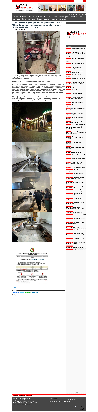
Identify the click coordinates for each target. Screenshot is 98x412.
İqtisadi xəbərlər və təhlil (25, 16)
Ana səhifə (15, 16)
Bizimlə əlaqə (29, 395)
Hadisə (24, 19)
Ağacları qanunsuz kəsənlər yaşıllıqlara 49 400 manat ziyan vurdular (81, 14)
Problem (34, 19)
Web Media (55, 398)
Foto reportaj (54, 19)
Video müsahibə (62, 19)
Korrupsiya (46, 19)
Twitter (21, 292)
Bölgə (49, 16)
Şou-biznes (61, 16)
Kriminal (73, 16)
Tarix (14, 19)
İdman (81, 16)
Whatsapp (28, 292)
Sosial (29, 19)
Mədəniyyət (54, 16)
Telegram (35, 292)
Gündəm (40, 19)
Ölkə (45, 16)
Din (77, 16)
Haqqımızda (22, 395)
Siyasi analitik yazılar (37, 16)
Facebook (15, 292)
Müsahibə (19, 19)
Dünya (67, 16)
